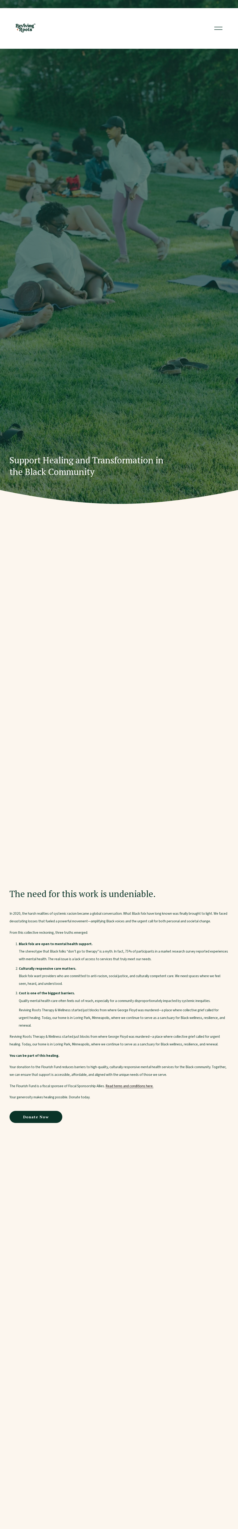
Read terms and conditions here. (129, 1086)
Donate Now (36, 1116)
